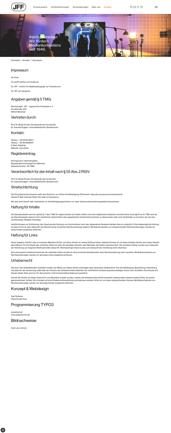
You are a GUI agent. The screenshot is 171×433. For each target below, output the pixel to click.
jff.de (16, 77)
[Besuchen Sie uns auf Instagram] (141, 7)
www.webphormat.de (20, 315)
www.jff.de (23, 148)
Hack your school (19, 328)
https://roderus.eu (19, 299)
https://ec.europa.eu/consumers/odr (106, 194)
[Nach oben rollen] (166, 428)
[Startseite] (18, 7)
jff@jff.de (22, 145)
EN (156, 7)
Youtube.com (55, 86)
